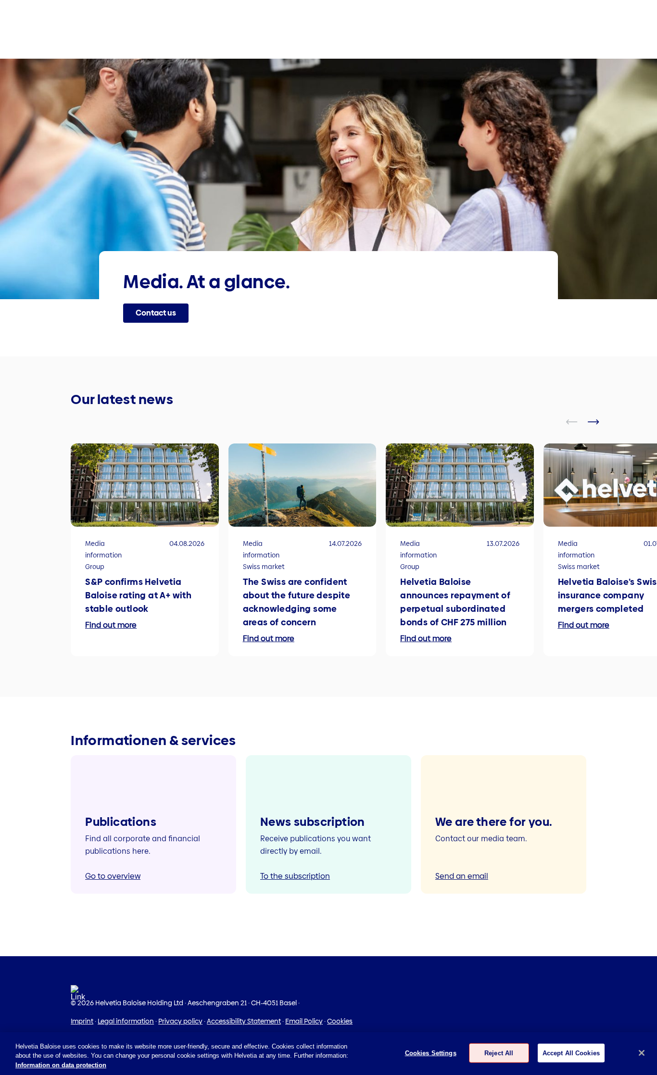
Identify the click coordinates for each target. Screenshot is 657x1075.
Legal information (126, 1021)
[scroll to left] (577, 422)
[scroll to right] (599, 422)
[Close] (641, 1052)
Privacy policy (180, 1021)
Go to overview (112, 876)
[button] (156, 313)
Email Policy (304, 1021)
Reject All (498, 1052)
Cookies (340, 1021)
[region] (328, 1053)
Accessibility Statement (244, 1021)
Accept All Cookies (571, 1052)
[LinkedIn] (78, 996)
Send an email (461, 876)
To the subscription (295, 876)
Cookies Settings (430, 1052)
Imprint (82, 1021)
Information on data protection (60, 1065)
